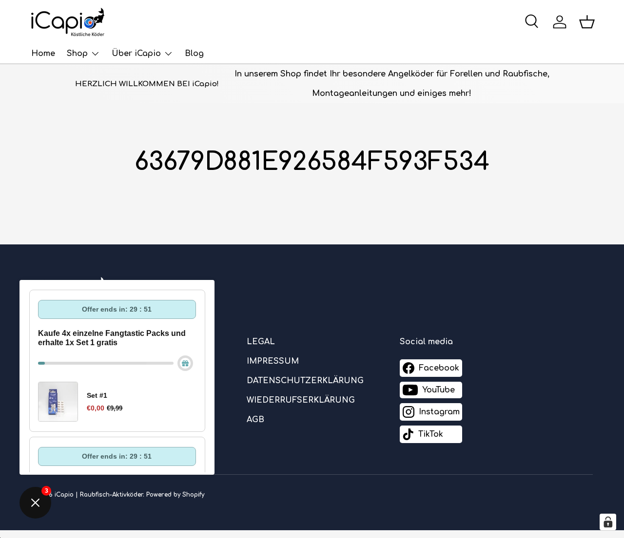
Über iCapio (136, 53)
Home (43, 53)
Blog (194, 53)
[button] (587, 22)
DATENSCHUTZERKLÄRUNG (305, 380)
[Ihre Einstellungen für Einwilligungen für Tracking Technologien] (608, 522)
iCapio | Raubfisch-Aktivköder (99, 494)
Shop (77, 53)
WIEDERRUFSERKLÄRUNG (301, 400)
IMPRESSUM (273, 361)
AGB (255, 419)
